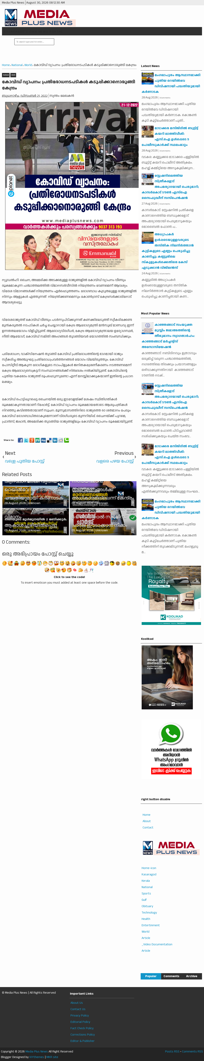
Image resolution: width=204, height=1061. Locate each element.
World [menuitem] (145, 931)
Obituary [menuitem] (147, 906)
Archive (191, 976)
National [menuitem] (147, 887)
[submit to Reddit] (60, 440)
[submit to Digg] (43, 440)
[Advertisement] (127, 49)
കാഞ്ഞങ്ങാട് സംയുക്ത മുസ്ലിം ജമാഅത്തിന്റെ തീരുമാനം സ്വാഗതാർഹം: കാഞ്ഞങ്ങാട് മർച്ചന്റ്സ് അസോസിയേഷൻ (168, 336)
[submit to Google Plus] (31, 440)
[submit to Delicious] (49, 440)
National (6, 75)
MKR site (52, 1057)
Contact (148, 827)
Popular (151, 976)
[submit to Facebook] (20, 440)
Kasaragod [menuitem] (149, 874)
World (13, 75)
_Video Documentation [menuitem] (157, 944)
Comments (171, 976)
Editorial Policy (80, 1022)
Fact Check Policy (82, 1028)
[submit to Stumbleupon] (37, 440)
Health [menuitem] (146, 919)
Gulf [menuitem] (144, 900)
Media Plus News (37, 1051)
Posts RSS (172, 1051)
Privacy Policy (80, 1015)
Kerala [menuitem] (146, 881)
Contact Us (78, 1009)
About (147, 821)
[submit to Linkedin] (55, 440)
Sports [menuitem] (146, 893)
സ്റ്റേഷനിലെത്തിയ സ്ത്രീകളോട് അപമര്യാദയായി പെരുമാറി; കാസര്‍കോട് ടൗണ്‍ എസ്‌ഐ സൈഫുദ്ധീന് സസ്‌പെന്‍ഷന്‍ (170, 187)
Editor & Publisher (83, 1041)
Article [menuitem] (146, 938)
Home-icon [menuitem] (149, 868)
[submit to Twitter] (26, 440)
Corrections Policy (83, 1034)
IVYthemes (36, 1057)
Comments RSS (192, 1051)
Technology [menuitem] (149, 912)
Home (146, 815)
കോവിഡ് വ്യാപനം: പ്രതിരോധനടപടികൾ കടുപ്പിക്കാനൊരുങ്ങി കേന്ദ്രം (68, 85)
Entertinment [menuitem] (151, 925)
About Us (77, 1003)
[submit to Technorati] (66, 440)
